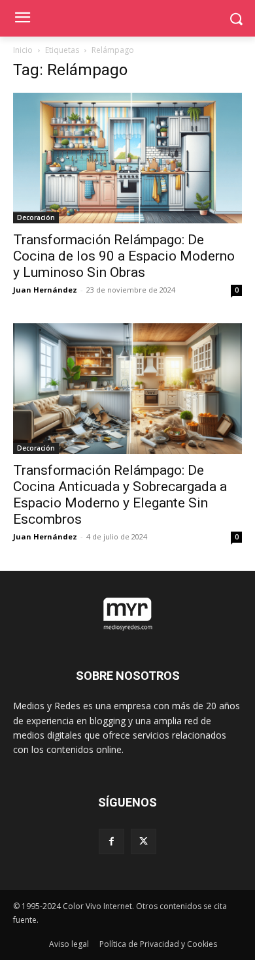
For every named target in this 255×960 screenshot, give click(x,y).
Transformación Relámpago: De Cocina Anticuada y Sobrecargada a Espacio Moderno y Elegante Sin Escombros (120, 494)
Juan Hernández (45, 290)
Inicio (23, 50)
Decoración (36, 217)
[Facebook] (111, 841)
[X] (143, 841)
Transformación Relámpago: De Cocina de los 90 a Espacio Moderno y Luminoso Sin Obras (124, 256)
